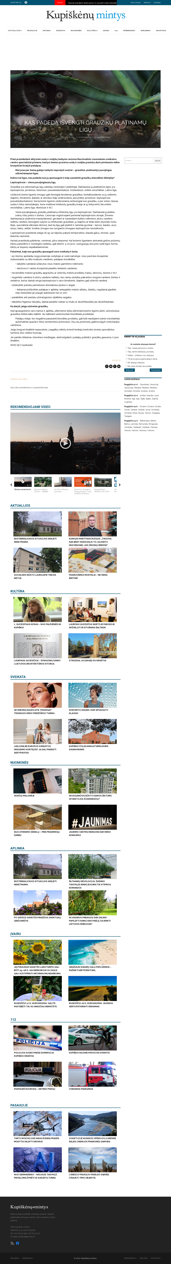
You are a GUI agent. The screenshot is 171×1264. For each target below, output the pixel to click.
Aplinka (17, 848)
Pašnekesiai (27, 1258)
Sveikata (18, 677)
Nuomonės (19, 762)
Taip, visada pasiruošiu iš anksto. (141, 348)
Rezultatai (155, 370)
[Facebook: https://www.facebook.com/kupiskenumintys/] (26, 2)
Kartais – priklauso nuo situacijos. (141, 355)
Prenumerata (135, 2)
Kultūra (17, 591)
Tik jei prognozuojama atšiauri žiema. (143, 359)
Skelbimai (14, 1258)
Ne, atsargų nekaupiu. (136, 363)
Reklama (147, 2)
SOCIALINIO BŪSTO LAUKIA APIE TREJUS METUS (92, 3)
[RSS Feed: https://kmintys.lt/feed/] (12, 1243)
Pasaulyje (19, 1105)
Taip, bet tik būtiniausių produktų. (141, 352)
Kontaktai (157, 2)
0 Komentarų (85, 137)
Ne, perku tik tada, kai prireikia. (140, 366)
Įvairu (15, 934)
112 (13, 1019)
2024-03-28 (68, 137)
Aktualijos (20, 505)
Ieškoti (157, 161)
